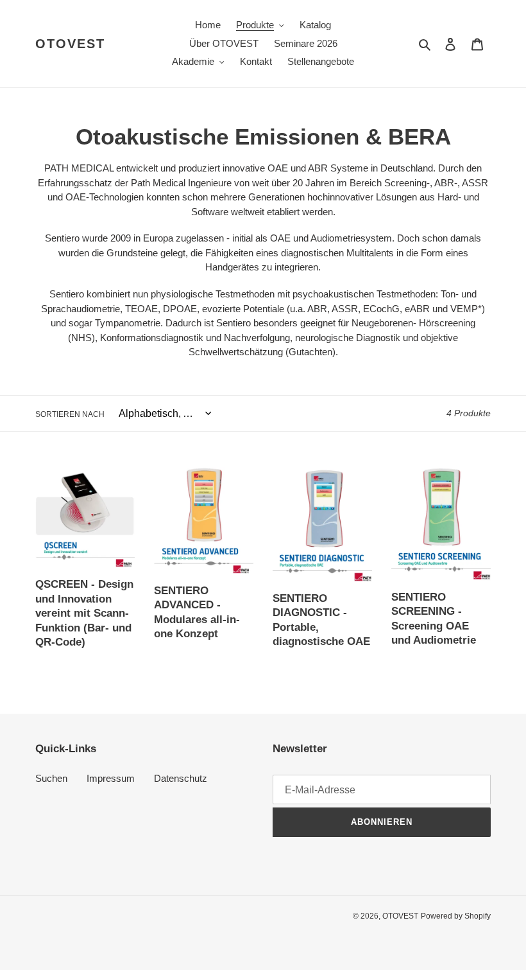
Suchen (51, 778)
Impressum (111, 778)
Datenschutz (180, 778)
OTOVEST (70, 44)
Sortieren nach (70, 414)
